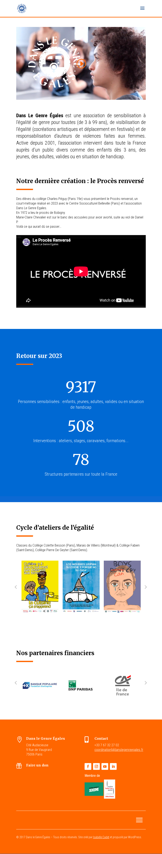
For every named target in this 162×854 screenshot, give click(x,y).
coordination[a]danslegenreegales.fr (118, 750)
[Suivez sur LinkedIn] (113, 766)
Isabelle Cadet (101, 837)
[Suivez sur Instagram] (96, 766)
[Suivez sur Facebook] (88, 766)
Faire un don (37, 765)
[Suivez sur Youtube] (104, 766)
